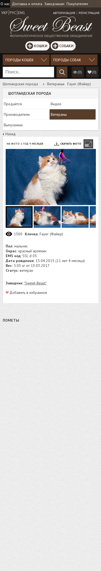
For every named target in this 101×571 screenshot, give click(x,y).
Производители (17, 114)
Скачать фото (70, 143)
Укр (4, 12)
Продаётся (13, 103)
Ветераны (55, 83)
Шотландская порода (20, 83)
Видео (56, 103)
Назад (10, 133)
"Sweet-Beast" (35, 283)
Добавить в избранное (28, 292)
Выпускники (13, 125)
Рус (13, 12)
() (94, 72)
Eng (21, 12)
